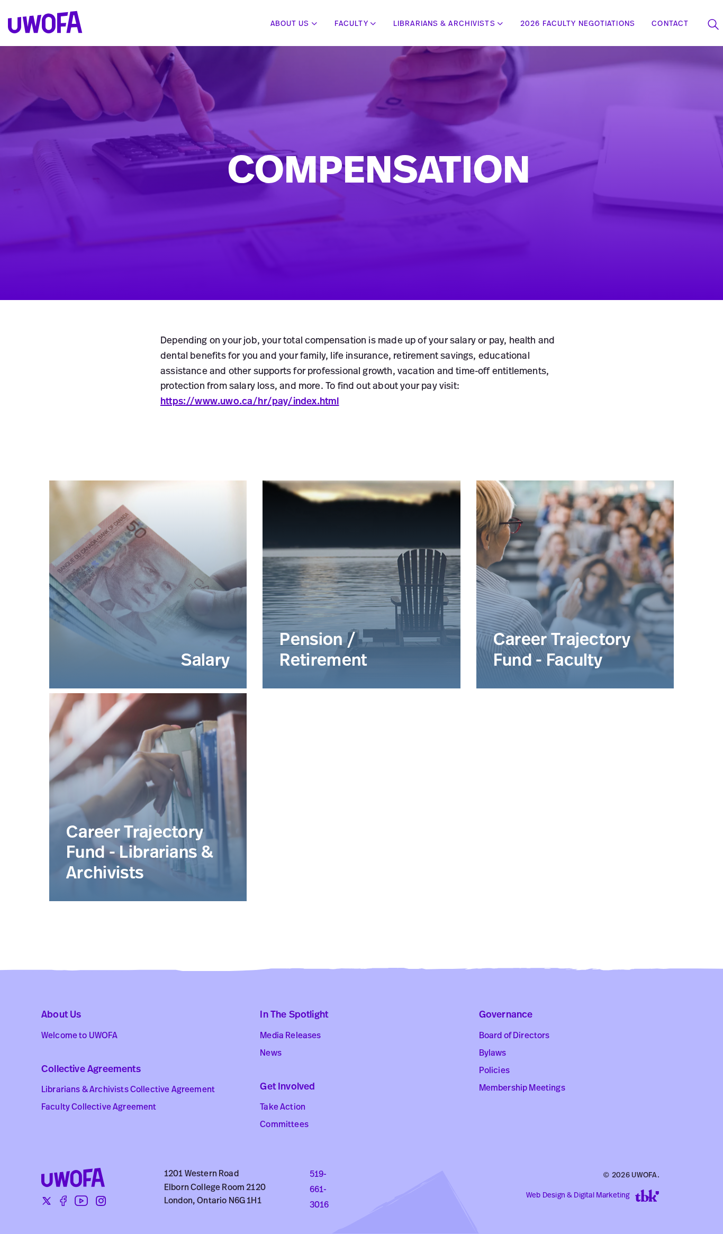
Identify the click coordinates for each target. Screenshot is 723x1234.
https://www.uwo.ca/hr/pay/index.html (249, 402)
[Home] (49, 24)
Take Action (282, 1107)
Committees (284, 1125)
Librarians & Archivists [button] (444, 24)
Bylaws (493, 1053)
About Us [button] (290, 24)
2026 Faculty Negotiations (577, 24)
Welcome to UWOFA (79, 1036)
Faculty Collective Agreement (98, 1107)
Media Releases (290, 1036)
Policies (494, 1071)
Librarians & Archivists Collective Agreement (128, 1090)
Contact (670, 24)
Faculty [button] (351, 24)
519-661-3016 (319, 1190)
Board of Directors (514, 1036)
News (271, 1053)
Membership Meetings (522, 1088)
